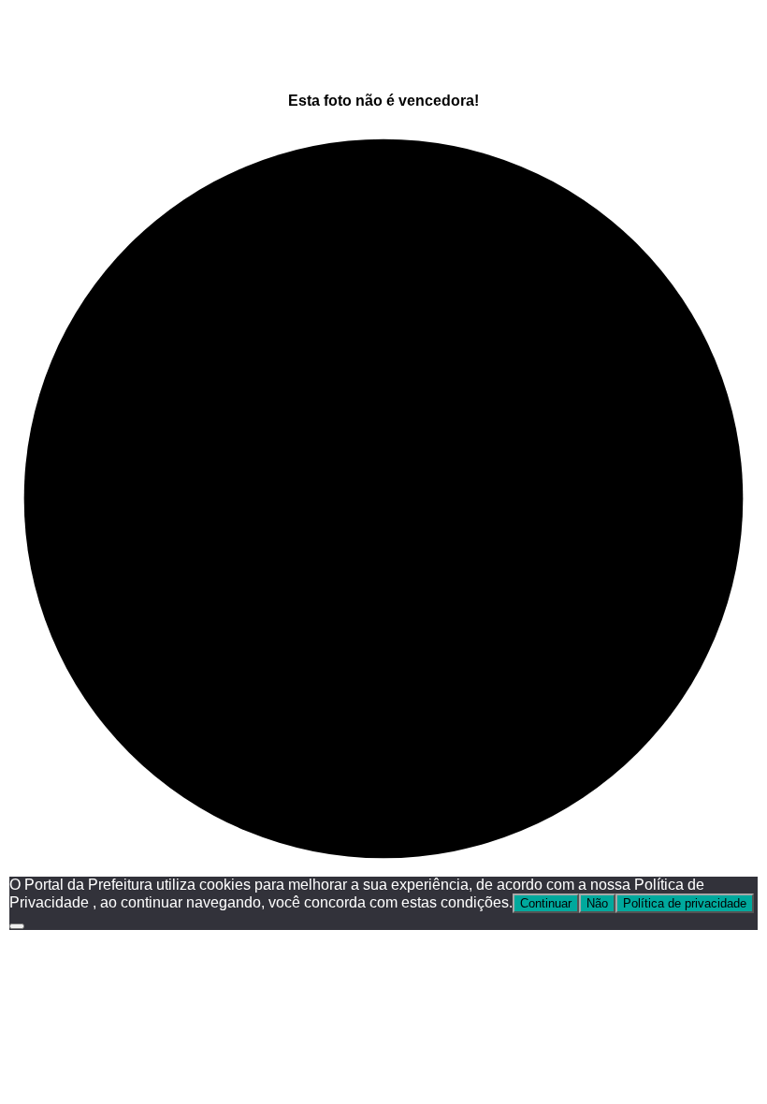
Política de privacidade (684, 903)
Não (597, 903)
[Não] (16, 926)
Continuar (546, 903)
